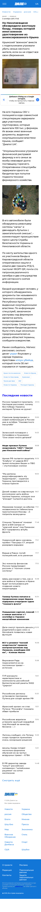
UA (36, 4)
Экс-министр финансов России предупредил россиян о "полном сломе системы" (16, 567)
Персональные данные (26, 871)
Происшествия (9, 381)
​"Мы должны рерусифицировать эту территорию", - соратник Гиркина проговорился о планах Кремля (15, 479)
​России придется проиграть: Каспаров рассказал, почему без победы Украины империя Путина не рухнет (17, 405)
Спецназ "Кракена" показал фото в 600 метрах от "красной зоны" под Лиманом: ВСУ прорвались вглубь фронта (18, 527)
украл (13, 353)
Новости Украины (10, 385)
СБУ (19, 381)
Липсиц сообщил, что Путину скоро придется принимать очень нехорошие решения (18, 737)
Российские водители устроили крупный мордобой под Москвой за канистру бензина (18, 723)
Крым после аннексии (12, 373)
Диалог (4, 16)
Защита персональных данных (26, 877)
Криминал (13, 16)
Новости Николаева (11, 377)
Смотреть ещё (11, 780)
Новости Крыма (30, 373)
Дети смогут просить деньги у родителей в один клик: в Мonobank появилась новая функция (18, 631)
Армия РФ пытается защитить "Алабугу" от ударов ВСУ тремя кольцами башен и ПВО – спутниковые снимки (18, 462)
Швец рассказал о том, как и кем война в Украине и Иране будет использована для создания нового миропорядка (18, 584)
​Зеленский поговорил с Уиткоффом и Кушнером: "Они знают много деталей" (17, 435)
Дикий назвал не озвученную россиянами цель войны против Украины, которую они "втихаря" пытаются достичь (18, 495)
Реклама (23, 865)
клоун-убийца (24, 360)
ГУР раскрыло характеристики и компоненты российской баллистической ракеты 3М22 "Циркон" (18, 681)
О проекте (7, 865)
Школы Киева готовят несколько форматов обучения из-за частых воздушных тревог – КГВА (16, 751)
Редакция (7, 870)
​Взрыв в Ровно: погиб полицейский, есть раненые (17, 554)
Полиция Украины (27, 385)
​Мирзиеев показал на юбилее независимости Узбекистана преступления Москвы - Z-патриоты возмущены (18, 510)
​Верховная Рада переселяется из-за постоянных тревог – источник (13, 664)
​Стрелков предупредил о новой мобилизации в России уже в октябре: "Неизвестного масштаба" (18, 421)
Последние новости (17, 395)
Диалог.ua (19, 886)
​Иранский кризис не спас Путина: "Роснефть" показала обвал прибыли (17, 709)
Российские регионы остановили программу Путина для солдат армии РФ (18, 696)
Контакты (6, 875)
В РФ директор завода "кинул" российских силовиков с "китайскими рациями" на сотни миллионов (16, 768)
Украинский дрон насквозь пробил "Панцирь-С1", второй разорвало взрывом (18, 542)
